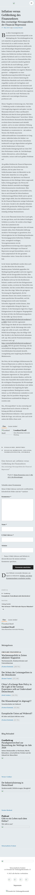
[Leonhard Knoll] (7, 434)
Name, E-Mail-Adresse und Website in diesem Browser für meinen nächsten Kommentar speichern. (15, 558)
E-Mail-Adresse (8, 535)
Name (4, 524)
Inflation (27, 450)
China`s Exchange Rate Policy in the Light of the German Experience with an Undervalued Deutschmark (17, 688)
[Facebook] (21, 879)
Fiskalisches (9, 447)
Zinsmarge (25, 452)
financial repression (13, 450)
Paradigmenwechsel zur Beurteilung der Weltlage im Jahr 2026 (17, 747)
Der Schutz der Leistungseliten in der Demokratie (17, 673)
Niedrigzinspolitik (12, 452)
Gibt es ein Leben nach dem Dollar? (14, 820)
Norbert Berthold (7, 810)
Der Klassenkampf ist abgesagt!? (16, 702)
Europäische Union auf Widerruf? (17, 714)
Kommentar (6, 497)
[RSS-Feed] (26, 879)
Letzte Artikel (12, 426)
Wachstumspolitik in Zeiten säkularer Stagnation (15, 657)
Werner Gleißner (7, 777)
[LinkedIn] (9, 879)
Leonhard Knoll (18, 28)
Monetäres (20, 447)
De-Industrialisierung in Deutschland (16, 785)
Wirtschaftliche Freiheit (9, 846)
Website (4, 546)
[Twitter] (15, 879)
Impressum (17, 885)
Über (4, 426)
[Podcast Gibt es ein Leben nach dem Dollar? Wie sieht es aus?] (17, 834)
